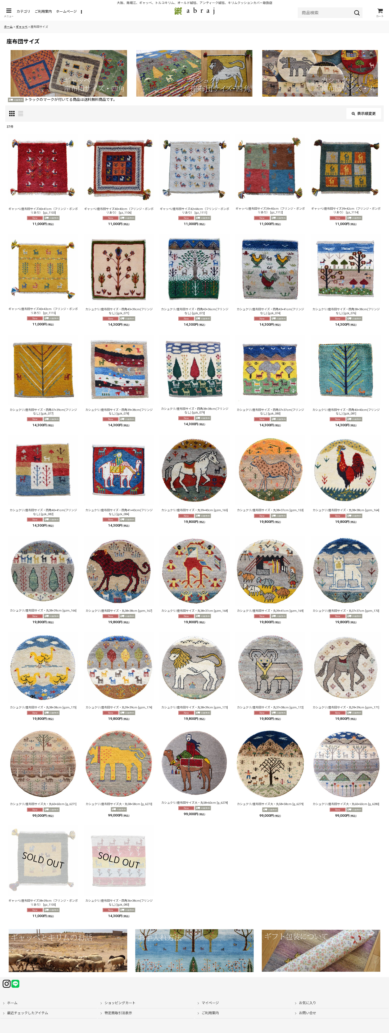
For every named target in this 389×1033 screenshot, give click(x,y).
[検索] (357, 13)
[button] (9, 13)
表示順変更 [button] (366, 113)
